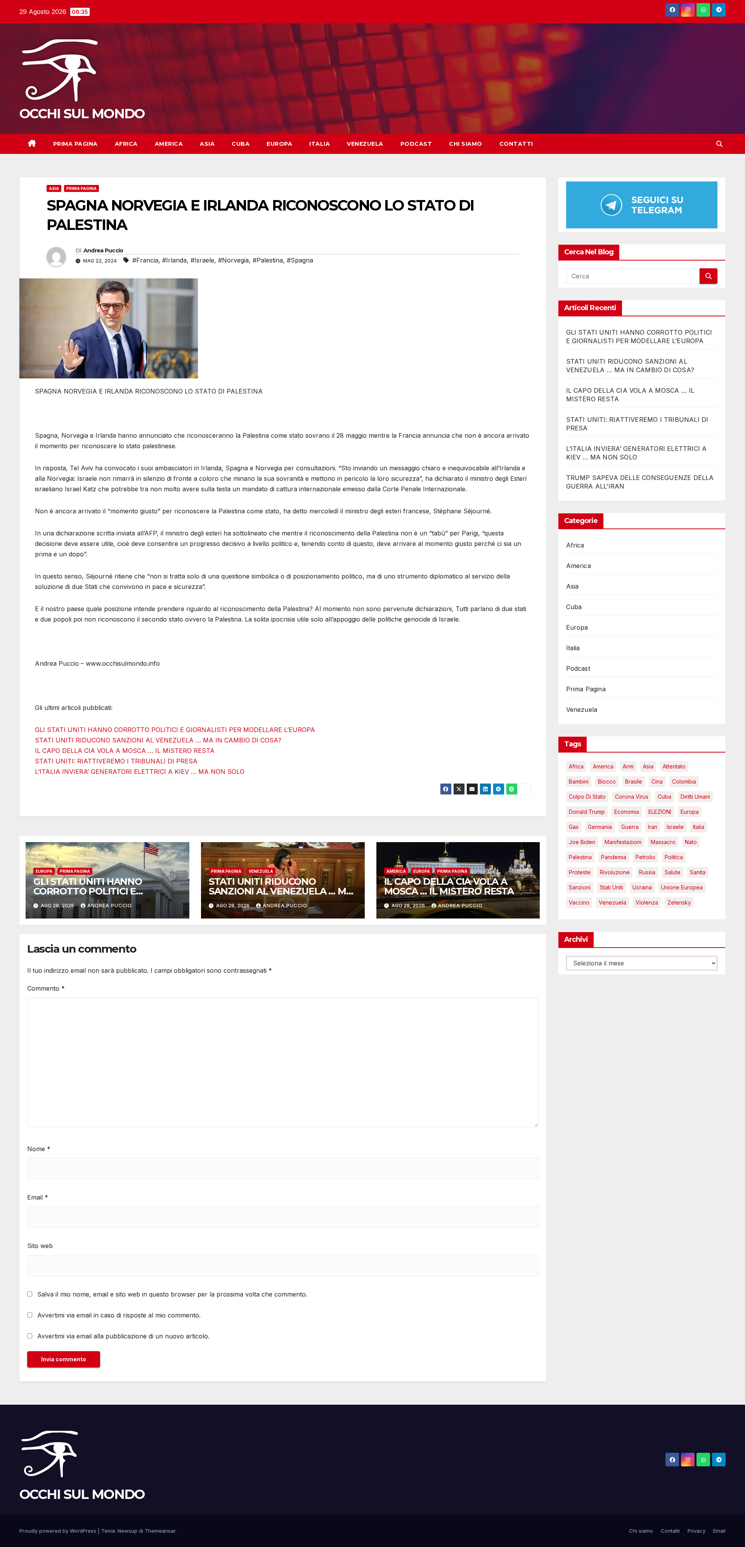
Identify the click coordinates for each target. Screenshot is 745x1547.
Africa (126, 143)
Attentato (674, 766)
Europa (279, 143)
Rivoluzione (615, 872)
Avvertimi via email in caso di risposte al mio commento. (119, 1315)
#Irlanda (174, 260)
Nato (691, 842)
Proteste (580, 872)
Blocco (607, 782)
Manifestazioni (623, 842)
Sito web (40, 1246)
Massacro (663, 842)
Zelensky (679, 903)
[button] (719, 144)
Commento (46, 988)
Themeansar (160, 1531)
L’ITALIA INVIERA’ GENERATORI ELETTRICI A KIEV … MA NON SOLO (139, 771)
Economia (626, 812)
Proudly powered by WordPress (58, 1531)
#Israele (202, 260)
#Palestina (268, 260)
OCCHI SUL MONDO (82, 113)
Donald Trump (587, 812)
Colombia (684, 782)
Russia (647, 872)
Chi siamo (465, 143)
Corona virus (631, 797)
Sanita (697, 872)
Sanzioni (580, 887)
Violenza (647, 903)
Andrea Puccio (103, 250)
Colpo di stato (587, 797)
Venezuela (365, 143)
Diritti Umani (695, 797)
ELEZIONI (659, 812)
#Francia (145, 260)
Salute (673, 872)
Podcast (416, 143)
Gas (574, 827)
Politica (674, 857)
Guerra (630, 827)
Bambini (579, 782)
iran (652, 827)
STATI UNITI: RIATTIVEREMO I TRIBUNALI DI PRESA (116, 761)
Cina (657, 782)
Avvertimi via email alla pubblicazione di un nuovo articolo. (123, 1336)
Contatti (516, 143)
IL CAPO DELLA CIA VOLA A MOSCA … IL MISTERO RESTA (125, 751)
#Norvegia (233, 260)
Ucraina (642, 887)
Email (37, 1197)
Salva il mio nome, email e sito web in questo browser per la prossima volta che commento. (172, 1294)
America (169, 143)
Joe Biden (582, 842)
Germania (600, 827)
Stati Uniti (611, 887)
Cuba (240, 143)
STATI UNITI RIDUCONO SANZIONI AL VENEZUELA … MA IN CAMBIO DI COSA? (158, 740)
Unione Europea (682, 887)
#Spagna (300, 260)
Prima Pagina (75, 143)
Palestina (580, 857)
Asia (207, 143)
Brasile (633, 782)
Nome (38, 1149)
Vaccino (579, 903)
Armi (628, 766)
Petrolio (645, 857)
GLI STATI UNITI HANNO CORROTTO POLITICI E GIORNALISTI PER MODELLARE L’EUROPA (175, 730)
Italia (319, 143)
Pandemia (613, 857)
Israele (675, 827)
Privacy (696, 1531)
